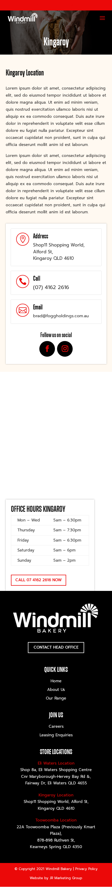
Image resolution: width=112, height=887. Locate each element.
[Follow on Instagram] (65, 349)
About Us (56, 689)
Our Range (56, 698)
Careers (56, 726)
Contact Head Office (56, 647)
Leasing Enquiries (56, 735)
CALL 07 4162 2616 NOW (38, 580)
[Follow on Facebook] (47, 349)
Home (56, 681)
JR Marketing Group (66, 878)
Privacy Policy (86, 868)
